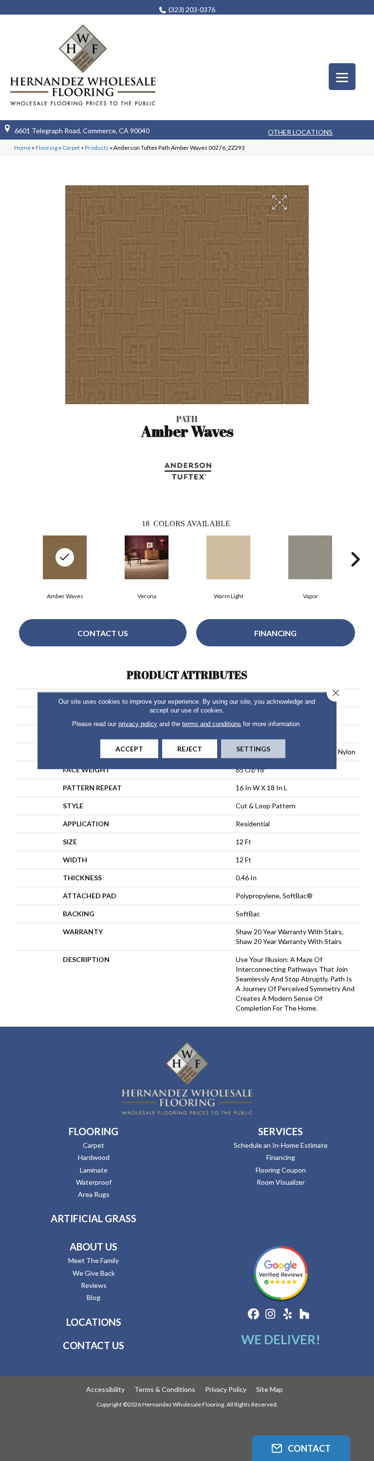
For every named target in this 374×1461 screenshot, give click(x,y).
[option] (146, 566)
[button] (301, 1448)
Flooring (46, 147)
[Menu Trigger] (342, 76)
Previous (19, 559)
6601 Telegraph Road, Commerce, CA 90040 (82, 130)
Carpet (71, 147)
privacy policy (137, 724)
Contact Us (102, 633)
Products (97, 147)
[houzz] (305, 1314)
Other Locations (300, 132)
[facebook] (253, 1314)
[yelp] (287, 1314)
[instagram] (270, 1314)
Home (22, 147)
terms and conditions (211, 724)
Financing (275, 633)
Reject (189, 749)
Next (355, 559)
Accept (129, 749)
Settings (253, 749)
